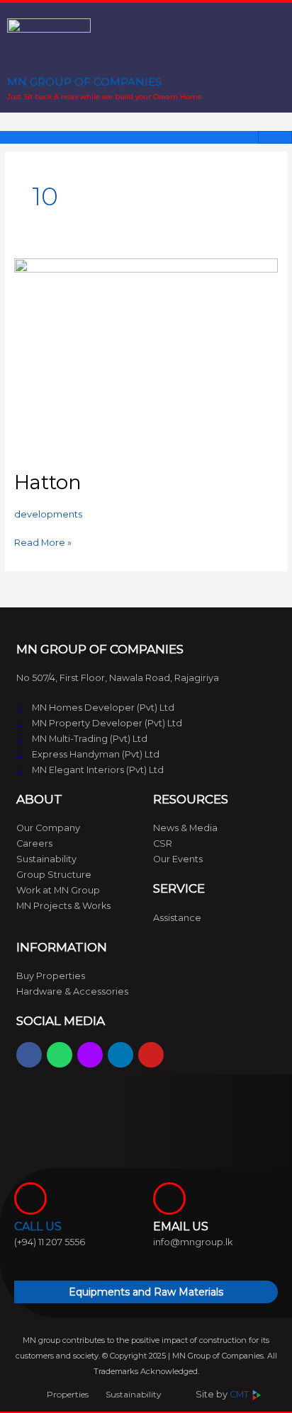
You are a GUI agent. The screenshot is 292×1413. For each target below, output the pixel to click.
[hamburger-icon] (275, 137)
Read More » (43, 541)
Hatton (48, 482)
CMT (240, 1394)
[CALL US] (30, 1198)
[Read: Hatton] (146, 356)
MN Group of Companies (84, 81)
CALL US (38, 1226)
